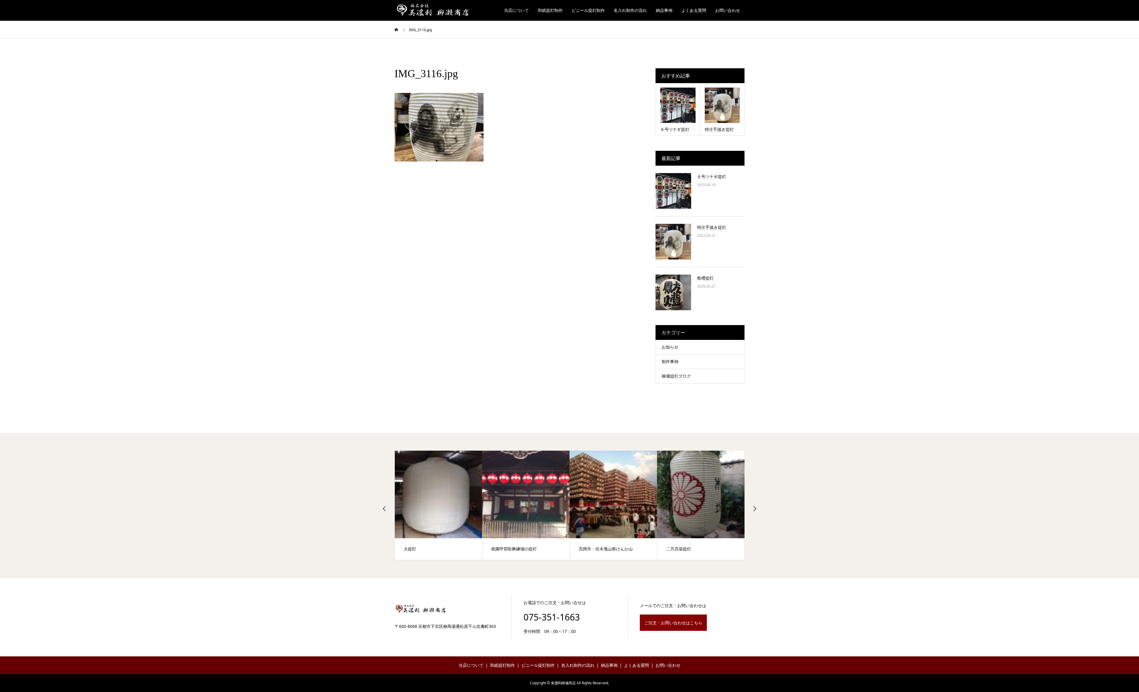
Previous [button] (384, 509)
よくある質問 (693, 10)
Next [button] (755, 509)
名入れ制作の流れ (630, 10)
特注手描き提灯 (711, 227)
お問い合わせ (727, 10)
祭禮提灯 (705, 278)
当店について (516, 10)
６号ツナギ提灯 (711, 176)
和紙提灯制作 (550, 10)
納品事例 (664, 10)
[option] (438, 505)
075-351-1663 (552, 617)
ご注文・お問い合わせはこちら (673, 623)
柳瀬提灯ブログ (676, 376)
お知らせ (670, 347)
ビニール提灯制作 (588, 10)
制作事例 (670, 361)
